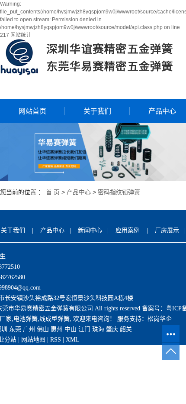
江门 (84, 329)
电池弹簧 (25, 319)
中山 (70, 329)
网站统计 (20, 35)
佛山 (43, 329)
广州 (29, 329)
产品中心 (79, 192)
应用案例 (127, 230)
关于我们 (97, 111)
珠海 (98, 329)
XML (72, 339)
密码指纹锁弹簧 (119, 192)
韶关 (126, 329)
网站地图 (33, 339)
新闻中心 (90, 230)
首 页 (53, 192)
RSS (55, 339)
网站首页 (32, 111)
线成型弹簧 (54, 319)
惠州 (57, 329)
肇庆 (112, 329)
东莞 (15, 329)
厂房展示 (167, 230)
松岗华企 (160, 319)
